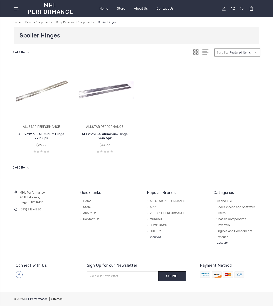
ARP (153, 207)
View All (155, 237)
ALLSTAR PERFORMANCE (167, 201)
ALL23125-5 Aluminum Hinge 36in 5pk (105, 136)
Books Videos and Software (235, 207)
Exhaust (222, 237)
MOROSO (156, 219)
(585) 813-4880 (30, 209)
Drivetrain (223, 225)
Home (104, 8)
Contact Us (164, 8)
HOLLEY (155, 231)
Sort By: (222, 52)
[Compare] (233, 11)
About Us (141, 8)
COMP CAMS (158, 225)
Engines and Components (234, 231)
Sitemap (57, 299)
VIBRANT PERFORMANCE (167, 213)
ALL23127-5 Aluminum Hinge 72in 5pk (41, 136)
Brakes (221, 213)
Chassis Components (231, 219)
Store (121, 8)
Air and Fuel (224, 201)
